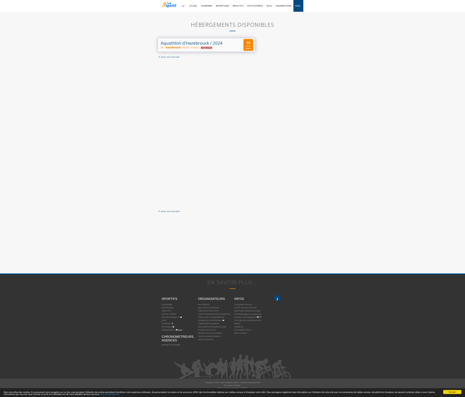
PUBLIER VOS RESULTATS (208, 311)
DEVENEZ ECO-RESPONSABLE (210, 320)
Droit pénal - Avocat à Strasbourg (287, 317)
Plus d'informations (109, 394)
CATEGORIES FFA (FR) (243, 304)
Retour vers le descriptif (169, 57)
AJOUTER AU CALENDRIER (208, 307)
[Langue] (184, 6)
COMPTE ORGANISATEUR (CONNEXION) (214, 314)
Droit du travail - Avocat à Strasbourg (288, 327)
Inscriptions (222, 5)
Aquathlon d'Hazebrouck (185, 43)
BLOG (164, 320)
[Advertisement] (204, 238)
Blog (269, 5)
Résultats (238, 5)
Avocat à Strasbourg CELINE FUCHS (248, 339)
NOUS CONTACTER (205, 339)
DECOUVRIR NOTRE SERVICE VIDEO (212, 327)
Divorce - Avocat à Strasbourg (286, 311)
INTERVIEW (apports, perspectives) (248, 314)
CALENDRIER (167, 304)
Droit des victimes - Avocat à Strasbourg (290, 320)
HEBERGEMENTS (168, 330)
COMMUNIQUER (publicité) (208, 323)
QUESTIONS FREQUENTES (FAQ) (247, 311)
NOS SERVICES (204, 304)
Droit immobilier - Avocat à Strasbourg (289, 323)
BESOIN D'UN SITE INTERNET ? (210, 333)
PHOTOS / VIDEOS (169, 314)
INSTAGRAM (167, 327)
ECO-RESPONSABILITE (171, 317)
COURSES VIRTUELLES (207, 330)
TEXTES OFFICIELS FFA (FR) (245, 307)
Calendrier (206, 5)
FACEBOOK (166, 323)
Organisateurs (283, 5)
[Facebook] (277, 298)
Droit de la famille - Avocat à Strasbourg (290, 314)
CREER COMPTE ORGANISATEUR (211, 317)
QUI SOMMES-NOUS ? (243, 330)
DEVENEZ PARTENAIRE (171, 345)
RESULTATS (166, 311)
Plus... (298, 5)
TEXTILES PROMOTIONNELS (209, 336)
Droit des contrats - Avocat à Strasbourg (290, 330)
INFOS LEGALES (240, 333)
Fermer (452, 392)
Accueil (193, 5)
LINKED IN (238, 327)
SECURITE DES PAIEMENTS (245, 317)
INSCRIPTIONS (167, 307)
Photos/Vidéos (255, 5)
